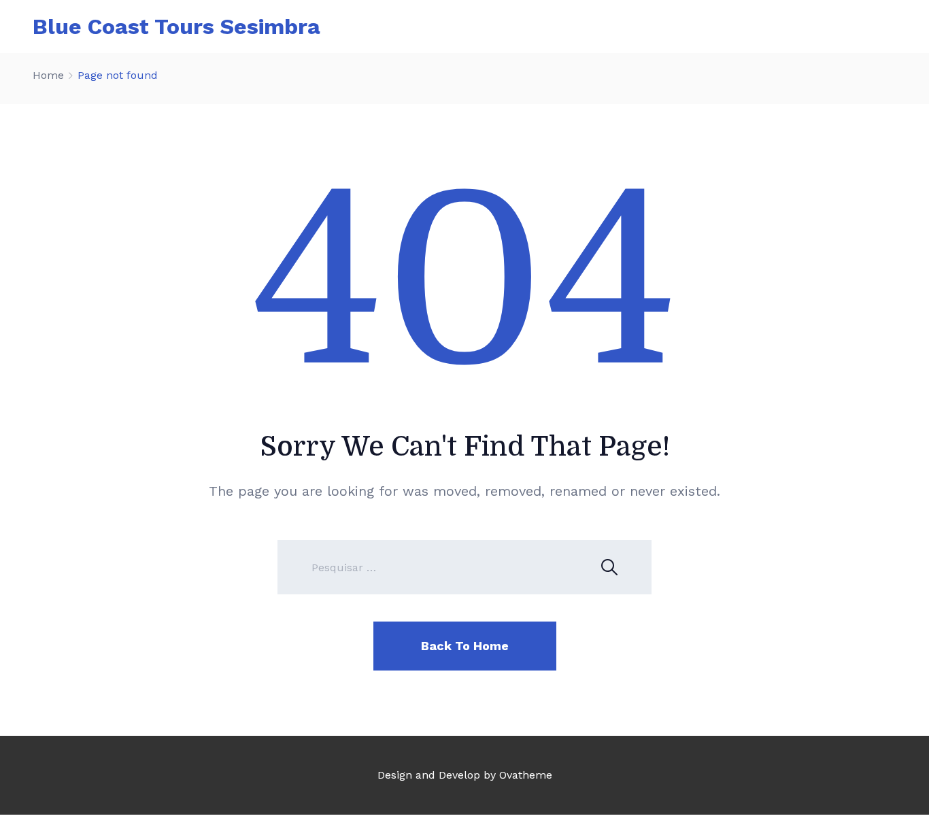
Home (48, 75)
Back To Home (465, 646)
